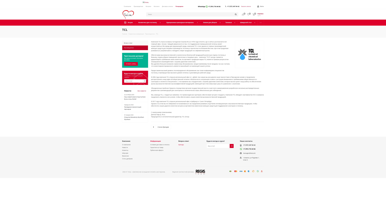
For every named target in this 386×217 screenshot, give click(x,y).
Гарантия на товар (156, 147)
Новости (125, 147)
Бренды (181, 145)
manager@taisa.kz (249, 153)
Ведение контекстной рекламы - (183, 172)
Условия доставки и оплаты (159, 145)
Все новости (142, 91)
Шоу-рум (125, 153)
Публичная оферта (156, 150)
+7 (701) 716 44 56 (209, 6)
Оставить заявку (131, 64)
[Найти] (235, 14)
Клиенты (125, 150)
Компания (126, 141)
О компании (126, 145)
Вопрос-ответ (183, 141)
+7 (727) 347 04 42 (233, 6)
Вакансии (125, 156)
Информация (155, 141)
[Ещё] (261, 23)
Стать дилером (127, 159)
